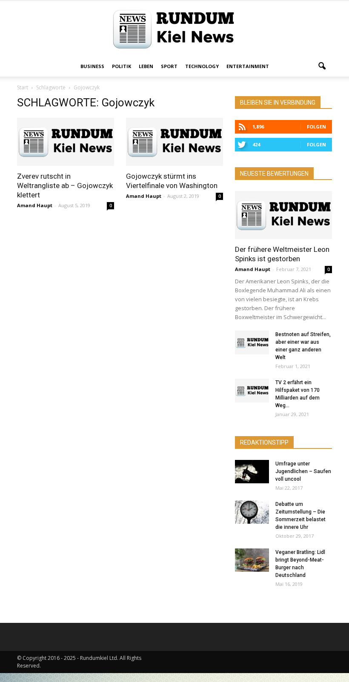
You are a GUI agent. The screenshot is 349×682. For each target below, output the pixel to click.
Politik (121, 66)
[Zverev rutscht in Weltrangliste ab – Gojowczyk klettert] (65, 142)
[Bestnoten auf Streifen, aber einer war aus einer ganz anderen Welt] (252, 342)
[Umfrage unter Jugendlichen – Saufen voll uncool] (252, 471)
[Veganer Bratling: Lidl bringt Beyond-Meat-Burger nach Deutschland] (252, 560)
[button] (322, 66)
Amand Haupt (34, 205)
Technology (202, 66)
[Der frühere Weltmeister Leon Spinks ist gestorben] (283, 215)
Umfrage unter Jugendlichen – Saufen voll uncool (303, 471)
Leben (146, 66)
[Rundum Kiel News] (174, 29)
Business (92, 66)
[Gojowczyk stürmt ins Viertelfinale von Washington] (174, 142)
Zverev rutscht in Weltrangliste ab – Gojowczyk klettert (65, 185)
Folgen (316, 126)
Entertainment (247, 66)
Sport (169, 66)
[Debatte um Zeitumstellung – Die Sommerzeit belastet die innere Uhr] (252, 512)
